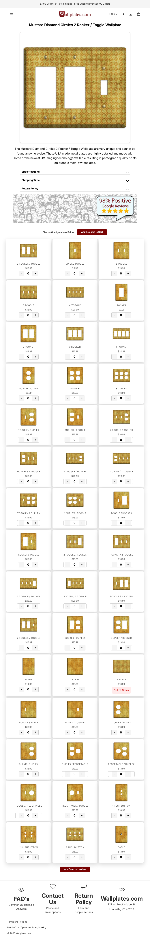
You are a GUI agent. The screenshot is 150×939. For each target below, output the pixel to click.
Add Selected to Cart (92, 232)
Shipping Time (31, 180)
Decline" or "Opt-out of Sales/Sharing (26, 927)
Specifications (31, 171)
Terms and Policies (17, 921)
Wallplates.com (23, 933)
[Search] (123, 14)
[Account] (131, 14)
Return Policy (30, 188)
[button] (28, 251)
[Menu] (11, 14)
